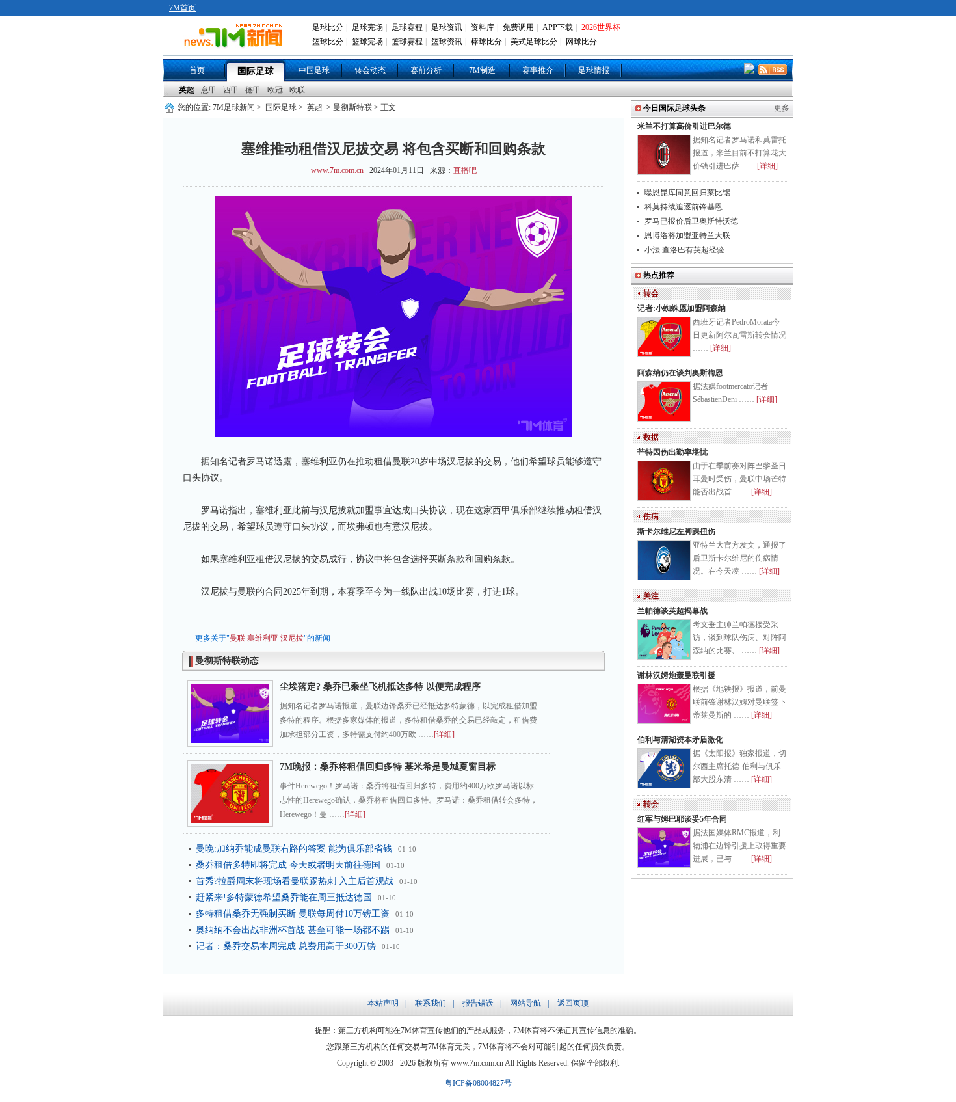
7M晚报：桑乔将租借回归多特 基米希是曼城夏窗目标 (392, 767)
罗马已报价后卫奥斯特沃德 (691, 221)
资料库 (482, 27)
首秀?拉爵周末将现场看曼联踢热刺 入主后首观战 (294, 881)
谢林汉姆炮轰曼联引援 (676, 675)
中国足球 (314, 70)
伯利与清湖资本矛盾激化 (680, 739)
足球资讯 (446, 27)
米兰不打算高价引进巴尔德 (684, 126)
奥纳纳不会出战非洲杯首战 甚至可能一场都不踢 (293, 930)
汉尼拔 (292, 638)
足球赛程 (407, 27)
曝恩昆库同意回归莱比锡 (687, 192)
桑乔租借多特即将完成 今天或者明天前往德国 (288, 865)
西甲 (231, 89)
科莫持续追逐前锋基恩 (683, 206)
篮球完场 (367, 41)
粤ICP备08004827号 (478, 1083)
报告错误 (478, 1003)
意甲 (209, 89)
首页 (197, 70)
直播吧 (465, 170)
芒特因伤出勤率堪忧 (672, 452)
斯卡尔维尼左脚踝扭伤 (676, 531)
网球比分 (581, 41)
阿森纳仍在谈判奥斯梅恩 (680, 372)
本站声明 (383, 1003)
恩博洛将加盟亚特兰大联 (687, 235)
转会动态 (370, 70)
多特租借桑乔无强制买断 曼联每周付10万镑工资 (293, 914)
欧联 (297, 89)
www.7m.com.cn (337, 170)
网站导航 (525, 1003)
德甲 (253, 89)
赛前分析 (426, 70)
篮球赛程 (407, 41)
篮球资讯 (446, 41)
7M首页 (182, 7)
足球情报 (593, 70)
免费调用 (518, 27)
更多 (782, 108)
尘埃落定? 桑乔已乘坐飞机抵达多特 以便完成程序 (380, 687)
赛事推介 (537, 70)
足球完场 (367, 27)
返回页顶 (573, 1003)
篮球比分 (327, 41)
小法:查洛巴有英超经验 (684, 249)
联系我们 (430, 1003)
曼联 (237, 638)
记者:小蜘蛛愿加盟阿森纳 (681, 308)
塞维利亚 (262, 638)
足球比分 (327, 27)
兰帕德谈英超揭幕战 (672, 610)
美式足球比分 (534, 41)
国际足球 (255, 71)
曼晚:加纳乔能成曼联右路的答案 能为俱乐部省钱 (294, 848)
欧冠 (275, 89)
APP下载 (557, 27)
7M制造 (482, 70)
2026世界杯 (600, 27)
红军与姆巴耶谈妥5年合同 (682, 819)
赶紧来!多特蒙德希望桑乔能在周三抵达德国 (284, 897)
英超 (186, 89)
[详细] (444, 734)
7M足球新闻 (234, 107)
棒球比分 (486, 41)
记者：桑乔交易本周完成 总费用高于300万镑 (286, 946)
